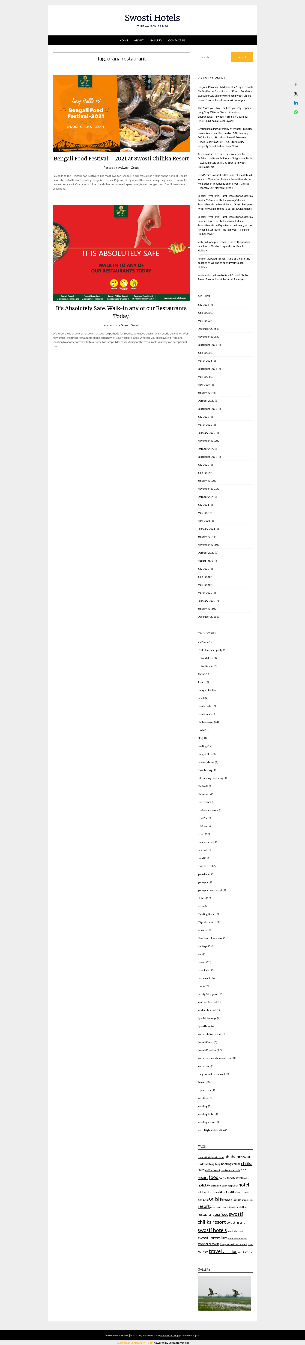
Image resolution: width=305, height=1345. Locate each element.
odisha (216, 1198)
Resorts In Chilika (237, 1207)
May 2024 (204, 376)
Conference (204, 802)
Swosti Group (130, 167)
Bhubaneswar (206, 722)
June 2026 (204, 312)
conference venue (208, 810)
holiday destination (219, 1186)
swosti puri (204, 1066)
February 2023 (206, 432)
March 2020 (205, 592)
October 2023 (206, 400)
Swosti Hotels (152, 18)
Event (201, 834)
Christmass (204, 794)
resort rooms (215, 1207)
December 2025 (207, 328)
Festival (202, 850)
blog (200, 738)
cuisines (202, 826)
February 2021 (206, 528)
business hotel (206, 762)
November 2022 (207, 440)
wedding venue (206, 1122)
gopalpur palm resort (210, 890)
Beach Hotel (205, 706)
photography (247, 1200)
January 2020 (206, 608)
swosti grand (235, 1222)
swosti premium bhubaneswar (215, 1058)
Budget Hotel (206, 754)
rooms (201, 986)
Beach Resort (206, 714)
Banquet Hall (205, 690)
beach (201, 698)
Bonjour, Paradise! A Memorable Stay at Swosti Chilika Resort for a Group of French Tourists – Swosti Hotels (225, 91)
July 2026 (203, 304)
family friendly (206, 842)
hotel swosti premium (208, 1192)
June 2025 (204, 352)
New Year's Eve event (210, 938)
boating (202, 746)
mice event (203, 1199)
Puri (200, 954)
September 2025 (207, 344)
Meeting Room (206, 914)
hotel (243, 1185)
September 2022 (207, 456)
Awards (202, 682)
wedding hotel (206, 1114)
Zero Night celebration (211, 1130)
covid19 (202, 818)
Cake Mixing (205, 770)
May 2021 (204, 512)
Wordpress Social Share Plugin (135, 1342)
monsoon (203, 930)
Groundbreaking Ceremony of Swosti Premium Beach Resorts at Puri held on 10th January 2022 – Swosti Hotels (225, 133)
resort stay (204, 970)
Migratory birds (207, 922)
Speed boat (204, 1026)
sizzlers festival (207, 1010)
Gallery (156, 40)
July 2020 (203, 568)
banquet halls (204, 1157)
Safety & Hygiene (208, 994)
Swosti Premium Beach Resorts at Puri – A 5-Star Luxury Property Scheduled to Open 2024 (222, 142)
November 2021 (207, 488)
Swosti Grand (205, 1042)
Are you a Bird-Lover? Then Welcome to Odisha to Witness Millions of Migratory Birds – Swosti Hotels (225, 158)
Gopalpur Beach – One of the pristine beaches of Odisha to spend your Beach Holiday (224, 246)
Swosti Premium (207, 1050)
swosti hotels (212, 1230)
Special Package (207, 1018)
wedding (203, 1106)
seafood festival (207, 1002)
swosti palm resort (235, 1231)
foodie (245, 1178)
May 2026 (204, 320)
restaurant (204, 978)
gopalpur (203, 882)
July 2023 (203, 416)
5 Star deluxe (205, 658)
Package (203, 946)
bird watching (206, 1164)
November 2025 (207, 336)
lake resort (227, 1191)
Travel (201, 1082)
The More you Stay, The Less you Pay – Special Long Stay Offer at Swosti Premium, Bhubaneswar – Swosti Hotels (225, 112)
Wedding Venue (245, 1252)
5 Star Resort (205, 666)
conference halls (230, 1170)
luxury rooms (243, 1192)
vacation (203, 1098)
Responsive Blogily (170, 1335)
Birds (201, 730)
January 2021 (206, 536)
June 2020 (204, 576)
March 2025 (205, 360)
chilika (236, 1164)
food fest (222, 1178)
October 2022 (206, 448)
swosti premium (213, 1237)
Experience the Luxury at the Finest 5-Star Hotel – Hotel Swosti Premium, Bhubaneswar (225, 230)
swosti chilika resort (209, 1034)
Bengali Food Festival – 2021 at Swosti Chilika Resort (121, 158)
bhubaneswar (237, 1156)
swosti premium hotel (237, 1238)
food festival (205, 866)
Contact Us (177, 40)
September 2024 (207, 368)
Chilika (202, 786)
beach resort (217, 1157)
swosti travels (208, 1244)
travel (215, 1251)
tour (250, 1244)
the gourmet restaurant (211, 1074)
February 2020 (206, 600)
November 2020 (207, 544)
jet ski (201, 906)
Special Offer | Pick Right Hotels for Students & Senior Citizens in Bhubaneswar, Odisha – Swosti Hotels (225, 200)
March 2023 (205, 424)
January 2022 (206, 480)
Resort (202, 962)
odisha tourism (232, 1199)
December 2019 (207, 616)
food (214, 1177)
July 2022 (203, 464)
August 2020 (205, 560)
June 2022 (204, 472)
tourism (203, 1252)
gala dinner (204, 874)
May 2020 (204, 584)
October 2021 (206, 496)
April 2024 (204, 384)
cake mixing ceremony (210, 778)
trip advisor (204, 1090)
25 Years (203, 642)
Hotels (202, 898)
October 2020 (206, 552)
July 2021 (203, 504)
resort (204, 1206)
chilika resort (212, 1170)
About (139, 40)
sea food (221, 1214)
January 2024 (206, 392)
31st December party (210, 650)
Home (123, 40)
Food (201, 858)
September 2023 (207, 408)
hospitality (233, 1185)
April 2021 (204, 520)
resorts (225, 1207)
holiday (204, 1185)
